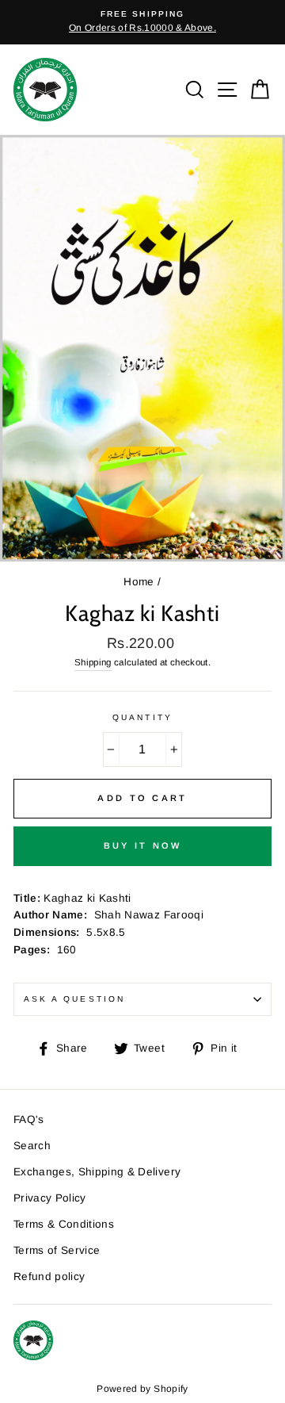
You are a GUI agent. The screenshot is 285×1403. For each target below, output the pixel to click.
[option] (142, 22)
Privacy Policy (49, 1198)
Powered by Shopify (142, 1388)
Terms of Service (56, 1250)
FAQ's (28, 1119)
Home (139, 582)
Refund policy (49, 1276)
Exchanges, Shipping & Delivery (96, 1172)
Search (32, 1146)
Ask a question (74, 999)
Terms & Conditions (63, 1224)
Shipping (93, 662)
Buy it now (143, 845)
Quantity (142, 717)
